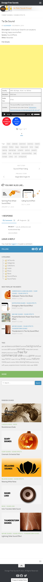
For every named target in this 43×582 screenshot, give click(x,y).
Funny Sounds (7, 15)
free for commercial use (14, 353)
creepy (28, 349)
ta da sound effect (27, 153)
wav (36, 365)
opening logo (12, 150)
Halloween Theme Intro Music (22, 296)
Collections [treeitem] (11, 266)
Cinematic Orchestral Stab (11, 454)
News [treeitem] (9, 274)
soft (3, 365)
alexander (7, 25)
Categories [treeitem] (11, 263)
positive (27, 150)
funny (26, 356)
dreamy (4, 353)
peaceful (8, 362)
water (32, 365)
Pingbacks (24, 220)
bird (3, 349)
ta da (9, 153)
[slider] (37, 114)
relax (17, 362)
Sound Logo (11, 506)
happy (17, 147)
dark (31, 349)
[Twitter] (40, 249)
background (32, 346)
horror (8, 359)
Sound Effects (19, 15)
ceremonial (22, 144)
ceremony (30, 144)
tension (17, 365)
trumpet (4, 156)
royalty (4, 153)
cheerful (37, 144)
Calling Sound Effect (28, 201)
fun (24, 356)
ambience (9, 346)
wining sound (22, 156)
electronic (10, 353)
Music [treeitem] (9, 271)
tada (35, 153)
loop (23, 358)
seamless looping (34, 362)
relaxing (22, 362)
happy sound (24, 147)
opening (4, 150)
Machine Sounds (17, 314)
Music (15, 424)
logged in (14, 244)
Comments (10, 220)
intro (16, 359)
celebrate (14, 144)
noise (4, 362)
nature (36, 358)
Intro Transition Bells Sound (11, 509)
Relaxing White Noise (9, 482)
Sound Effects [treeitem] (12, 276)
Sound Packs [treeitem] (11, 279)
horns (31, 147)
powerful (34, 150)
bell (40, 346)
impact (13, 359)
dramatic (35, 349)
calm (9, 349)
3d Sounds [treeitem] (11, 260)
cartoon (13, 349)
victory (11, 156)
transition (23, 365)
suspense (12, 365)
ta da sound (16, 153)
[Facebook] (36, 249)
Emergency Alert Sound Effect (22, 306)
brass (8, 144)
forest (15, 353)
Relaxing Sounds (7, 479)
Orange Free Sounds (9, 2)
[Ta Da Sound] (6, 125)
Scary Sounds (6, 451)
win (16, 156)
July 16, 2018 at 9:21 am (23, 227)
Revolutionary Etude (9, 427)
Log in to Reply (12, 233)
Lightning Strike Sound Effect (12, 536)
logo (19, 359)
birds (5, 349)
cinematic (20, 349)
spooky (7, 365)
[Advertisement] (21, 66)
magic (36, 147)
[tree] (21, 269)
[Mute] (32, 114)
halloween (38, 356)
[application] (21, 114)
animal (23, 346)
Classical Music (7, 424)
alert (3, 346)
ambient (17, 346)
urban (28, 365)
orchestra (20, 150)
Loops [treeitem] (9, 268)
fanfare (11, 147)
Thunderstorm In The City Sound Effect (25, 331)
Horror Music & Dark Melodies (22, 291)
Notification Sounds (18, 303)
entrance (4, 147)
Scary (27, 362)
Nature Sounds (17, 326)
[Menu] (40, 3)
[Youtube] (33, 249)
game (32, 355)
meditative (28, 359)
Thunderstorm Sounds (19, 328)
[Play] (4, 114)
